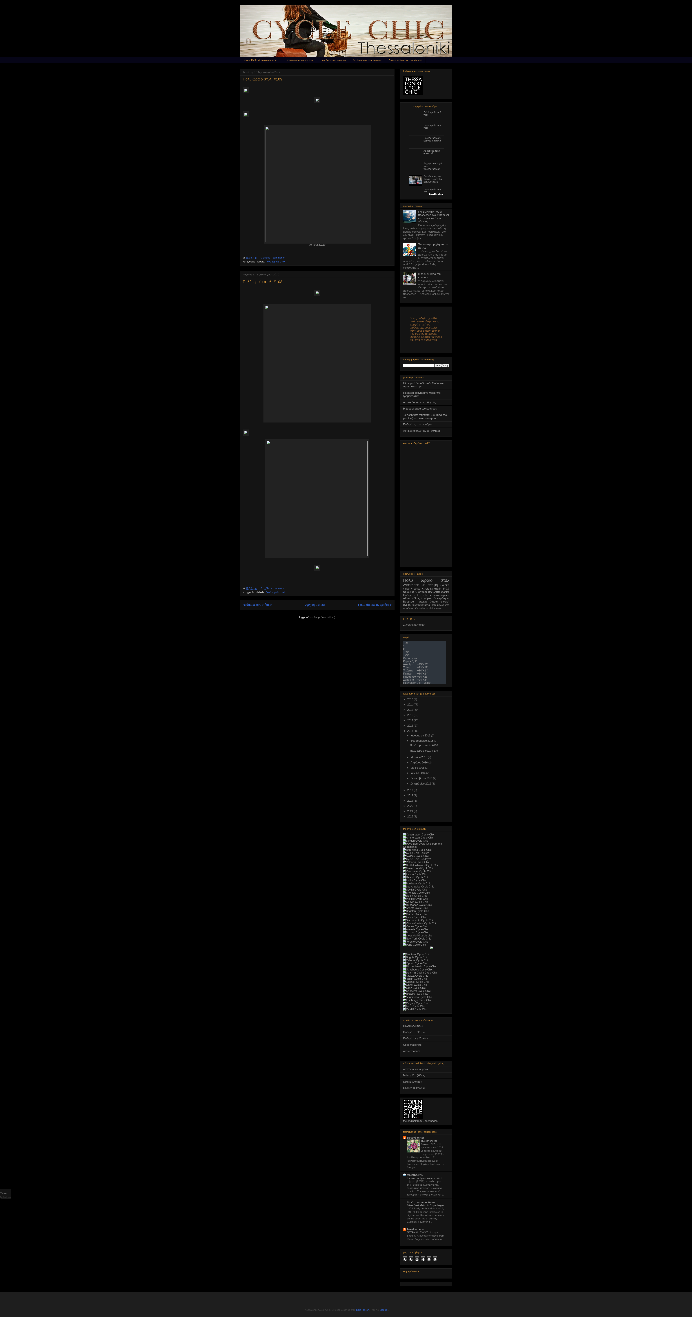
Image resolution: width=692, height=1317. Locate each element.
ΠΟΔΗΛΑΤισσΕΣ (413, 1025)
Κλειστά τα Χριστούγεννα (421, 1178)
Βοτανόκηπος (416, 1137)
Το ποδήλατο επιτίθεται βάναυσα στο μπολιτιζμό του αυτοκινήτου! (425, 416)
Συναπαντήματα (421, 605)
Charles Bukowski (414, 1087)
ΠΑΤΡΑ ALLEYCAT (418, 1232)
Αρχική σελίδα (315, 604)
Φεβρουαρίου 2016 (422, 740)
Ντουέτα (415, 588)
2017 (410, 790)
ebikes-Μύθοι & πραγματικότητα (260, 60)
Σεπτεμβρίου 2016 (422, 778)
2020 (410, 805)
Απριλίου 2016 (419, 762)
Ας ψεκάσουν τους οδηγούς (367, 60)
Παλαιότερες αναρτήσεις (375, 604)
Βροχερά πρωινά (415, 601)
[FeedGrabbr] (426, 194)
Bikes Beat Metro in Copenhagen (426, 1205)
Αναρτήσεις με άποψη (420, 585)
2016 (410, 730)
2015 (410, 725)
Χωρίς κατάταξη (431, 588)
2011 (410, 704)
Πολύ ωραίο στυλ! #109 (262, 79)
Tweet (3, 1193)
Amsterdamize (411, 1051)
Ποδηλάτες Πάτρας (414, 1032)
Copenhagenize (412, 1044)
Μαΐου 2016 (418, 767)
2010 (410, 699)
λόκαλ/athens (415, 1229)
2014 (410, 720)
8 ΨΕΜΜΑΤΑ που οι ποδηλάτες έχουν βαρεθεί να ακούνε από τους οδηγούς (433, 216)
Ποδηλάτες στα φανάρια (333, 60)
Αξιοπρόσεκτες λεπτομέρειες (432, 591)
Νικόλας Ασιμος (412, 1081)
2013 (410, 714)
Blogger (384, 1309)
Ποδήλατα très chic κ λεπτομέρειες (426, 595)
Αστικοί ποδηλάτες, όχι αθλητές (405, 60)
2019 (410, 800)
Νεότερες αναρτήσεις (257, 604)
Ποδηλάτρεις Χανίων (415, 1038)
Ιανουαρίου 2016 (421, 735)
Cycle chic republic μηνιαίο (428, 608)
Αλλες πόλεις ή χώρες (417, 598)
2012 (410, 709)
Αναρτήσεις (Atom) (324, 617)
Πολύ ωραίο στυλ (275, 261)
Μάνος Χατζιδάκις (414, 1075)
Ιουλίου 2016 (418, 772)
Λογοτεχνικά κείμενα (415, 1069)
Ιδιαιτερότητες (441, 598)
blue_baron (362, 1309)
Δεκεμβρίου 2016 (421, 783)
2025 (410, 816)
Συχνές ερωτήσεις (414, 624)
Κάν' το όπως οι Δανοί (421, 1202)
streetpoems (415, 1174)
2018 (410, 795)
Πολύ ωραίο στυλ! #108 (262, 282)
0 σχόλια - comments (273, 257)
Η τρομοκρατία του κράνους (299, 60)
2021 (410, 811)
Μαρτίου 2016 (419, 757)
